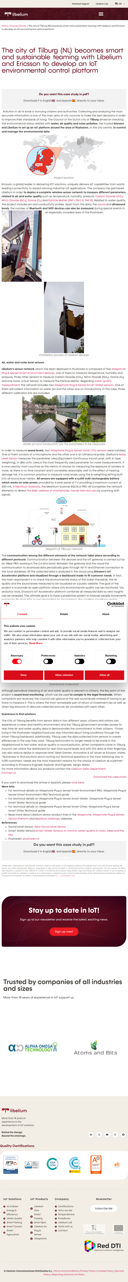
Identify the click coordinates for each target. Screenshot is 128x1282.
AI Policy (79, 1274)
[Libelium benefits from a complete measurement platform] (64, 283)
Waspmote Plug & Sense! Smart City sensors (78, 450)
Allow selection (64, 675)
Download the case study (110, 777)
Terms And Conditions (66, 1271)
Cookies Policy (105, 1271)
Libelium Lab (102, 4)
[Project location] (64, 155)
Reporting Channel (62, 1274)
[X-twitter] (99, 1134)
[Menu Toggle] (101, 13)
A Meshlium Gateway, (27, 486)
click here (77, 782)
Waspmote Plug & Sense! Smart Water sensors (84, 385)
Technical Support (80, 4)
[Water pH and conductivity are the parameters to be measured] (64, 418)
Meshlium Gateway (47, 818)
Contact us (9, 773)
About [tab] (106, 614)
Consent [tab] (22, 614)
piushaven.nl (31, 839)
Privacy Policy (88, 1271)
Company (62, 1199)
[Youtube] (107, 1134)
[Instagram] (115, 1134)
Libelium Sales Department (88, 769)
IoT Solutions (12, 1199)
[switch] (48, 661)
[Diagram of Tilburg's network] (64, 522)
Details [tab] (64, 614)
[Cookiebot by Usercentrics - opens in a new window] (109, 604)
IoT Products (39, 1199)
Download (64, 107)
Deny (23, 675)
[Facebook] (123, 1134)
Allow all (105, 675)
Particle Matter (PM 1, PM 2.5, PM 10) (70, 200)
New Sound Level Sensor (50, 826)
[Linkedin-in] (91, 1134)
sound (101, 204)
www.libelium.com (67, 876)
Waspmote (84, 814)
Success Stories (18, 25)
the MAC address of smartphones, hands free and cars (62, 490)
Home (5, 25)
